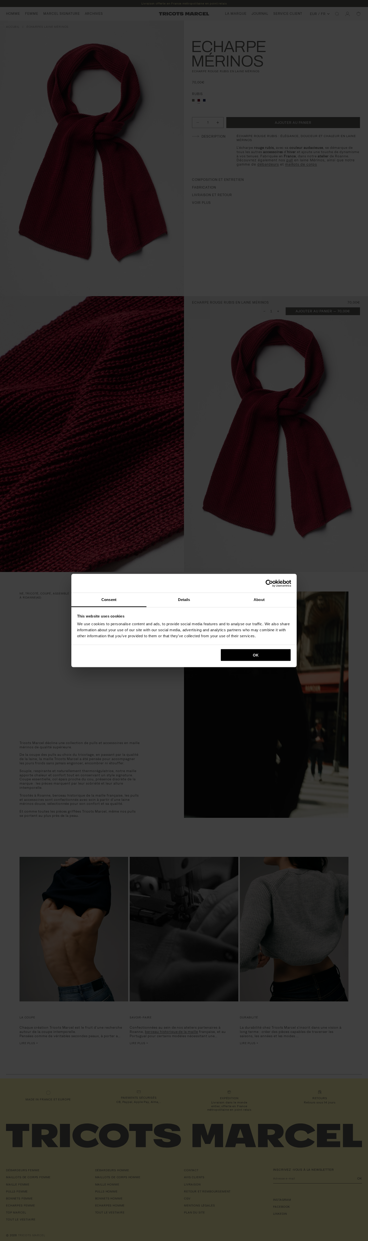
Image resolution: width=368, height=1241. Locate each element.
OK (256, 655)
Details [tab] (184, 599)
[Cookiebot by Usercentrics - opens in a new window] (269, 583)
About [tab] (259, 599)
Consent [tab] (108, 599)
